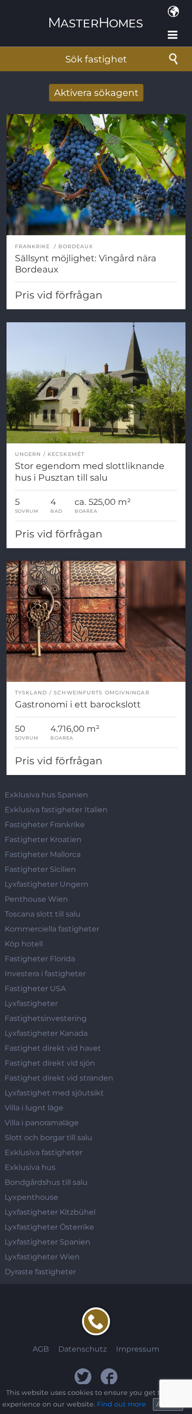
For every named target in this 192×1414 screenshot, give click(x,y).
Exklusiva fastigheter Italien (56, 809)
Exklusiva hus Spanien (46, 794)
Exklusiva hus (30, 1167)
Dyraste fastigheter (40, 1271)
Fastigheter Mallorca (43, 854)
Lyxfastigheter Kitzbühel (50, 1212)
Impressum (137, 1349)
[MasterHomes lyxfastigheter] (96, 14)
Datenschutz (82, 1349)
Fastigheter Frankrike (45, 824)
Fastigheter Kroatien (43, 839)
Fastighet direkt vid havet (53, 1048)
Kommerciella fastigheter (52, 929)
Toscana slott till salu (43, 914)
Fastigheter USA (35, 988)
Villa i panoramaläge (42, 1122)
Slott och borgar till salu (48, 1137)
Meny (173, 35)
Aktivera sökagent (96, 92)
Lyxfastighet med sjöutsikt (54, 1092)
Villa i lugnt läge (34, 1107)
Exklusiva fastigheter (43, 1152)
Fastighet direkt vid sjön (50, 1063)
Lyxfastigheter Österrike (49, 1227)
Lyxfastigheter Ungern (47, 884)
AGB (41, 1349)
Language (173, 11)
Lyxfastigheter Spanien (47, 1241)
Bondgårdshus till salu (46, 1182)
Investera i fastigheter (45, 973)
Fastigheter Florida (40, 958)
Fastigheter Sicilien (40, 869)
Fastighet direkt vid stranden (59, 1078)
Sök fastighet (96, 59)
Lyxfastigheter (31, 1003)
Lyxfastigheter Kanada (46, 1033)
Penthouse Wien (36, 899)
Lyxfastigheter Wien (42, 1256)
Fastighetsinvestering (46, 1018)
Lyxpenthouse (31, 1197)
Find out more (121, 1404)
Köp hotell (24, 943)
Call (96, 1321)
